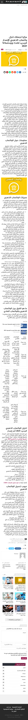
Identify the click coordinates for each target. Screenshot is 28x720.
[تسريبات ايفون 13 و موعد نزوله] (20, 608)
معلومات (23, 679)
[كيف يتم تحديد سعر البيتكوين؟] (20, 596)
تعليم (24, 668)
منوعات (23, 673)
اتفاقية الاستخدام (20, 709)
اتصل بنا (14, 711)
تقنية (2, 49)
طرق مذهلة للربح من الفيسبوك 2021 (12, 330)
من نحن (9, 707)
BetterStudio (18, 717)
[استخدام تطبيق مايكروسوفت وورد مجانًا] (24, 326)
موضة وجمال (22, 685)
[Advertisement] (14, 21)
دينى (24, 682)
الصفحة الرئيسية (16, 707)
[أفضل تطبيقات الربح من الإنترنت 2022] (8, 608)
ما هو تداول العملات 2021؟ (12, 483)
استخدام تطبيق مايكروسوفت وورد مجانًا (11, 324)
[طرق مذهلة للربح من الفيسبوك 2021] (24, 332)
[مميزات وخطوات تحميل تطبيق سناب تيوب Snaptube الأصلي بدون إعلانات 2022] (20, 580)
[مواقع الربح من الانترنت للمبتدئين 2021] (8, 596)
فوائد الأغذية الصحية (21, 670)
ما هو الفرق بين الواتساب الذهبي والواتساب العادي (18, 540)
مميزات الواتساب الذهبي (12, 542)
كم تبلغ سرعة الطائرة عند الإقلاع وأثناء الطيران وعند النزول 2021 (20, 567)
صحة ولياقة (23, 676)
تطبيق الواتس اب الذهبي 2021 (17, 439)
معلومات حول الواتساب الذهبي (21, 542)
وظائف (24, 691)
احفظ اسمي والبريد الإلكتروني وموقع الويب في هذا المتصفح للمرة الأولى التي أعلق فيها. (15, 654)
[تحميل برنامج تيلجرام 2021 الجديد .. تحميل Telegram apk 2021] (8, 580)
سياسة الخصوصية (8, 709)
